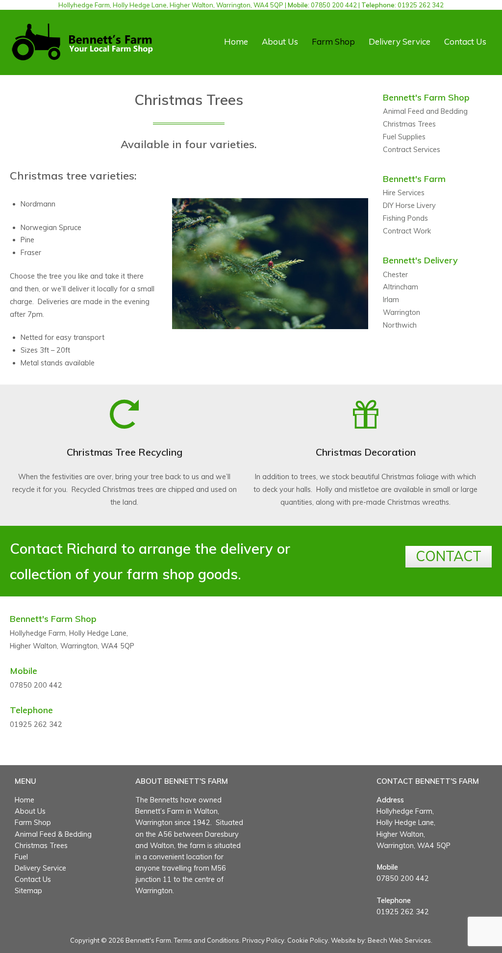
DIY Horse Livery (409, 205)
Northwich (400, 325)
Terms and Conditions (206, 940)
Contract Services (411, 149)
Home (236, 41)
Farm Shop (333, 41)
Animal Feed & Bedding (53, 834)
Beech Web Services (399, 940)
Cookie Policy (307, 940)
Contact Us (465, 41)
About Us (280, 41)
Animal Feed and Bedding (425, 111)
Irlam (391, 299)
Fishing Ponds (405, 218)
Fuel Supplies (404, 136)
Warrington (401, 312)
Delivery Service (399, 41)
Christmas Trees (409, 124)
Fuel (21, 856)
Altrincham (400, 287)
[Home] (83, 41)
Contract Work (407, 231)
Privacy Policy (263, 940)
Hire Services (404, 192)
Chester (395, 274)
